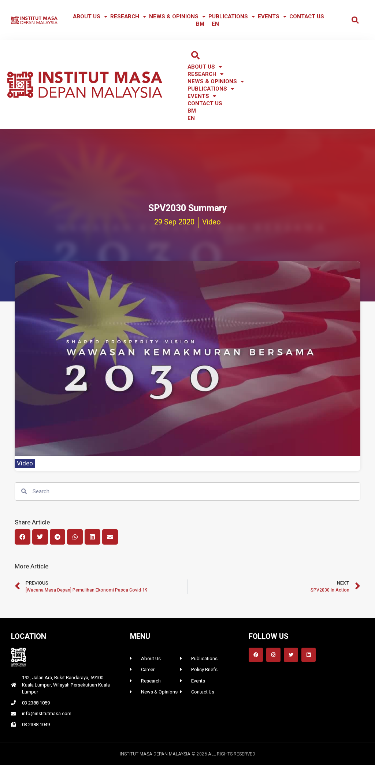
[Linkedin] (308, 655)
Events (268, 16)
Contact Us (306, 16)
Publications (228, 16)
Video (25, 463)
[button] (355, 20)
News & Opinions (173, 16)
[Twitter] (291, 655)
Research (124, 16)
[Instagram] (273, 655)
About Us (86, 16)
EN (215, 24)
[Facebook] (256, 655)
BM (200, 24)
